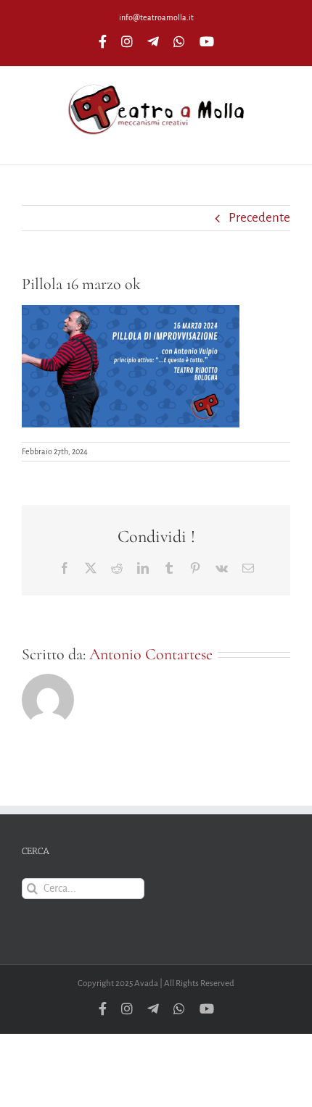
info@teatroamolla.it (156, 17)
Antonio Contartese (151, 654)
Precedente (259, 218)
